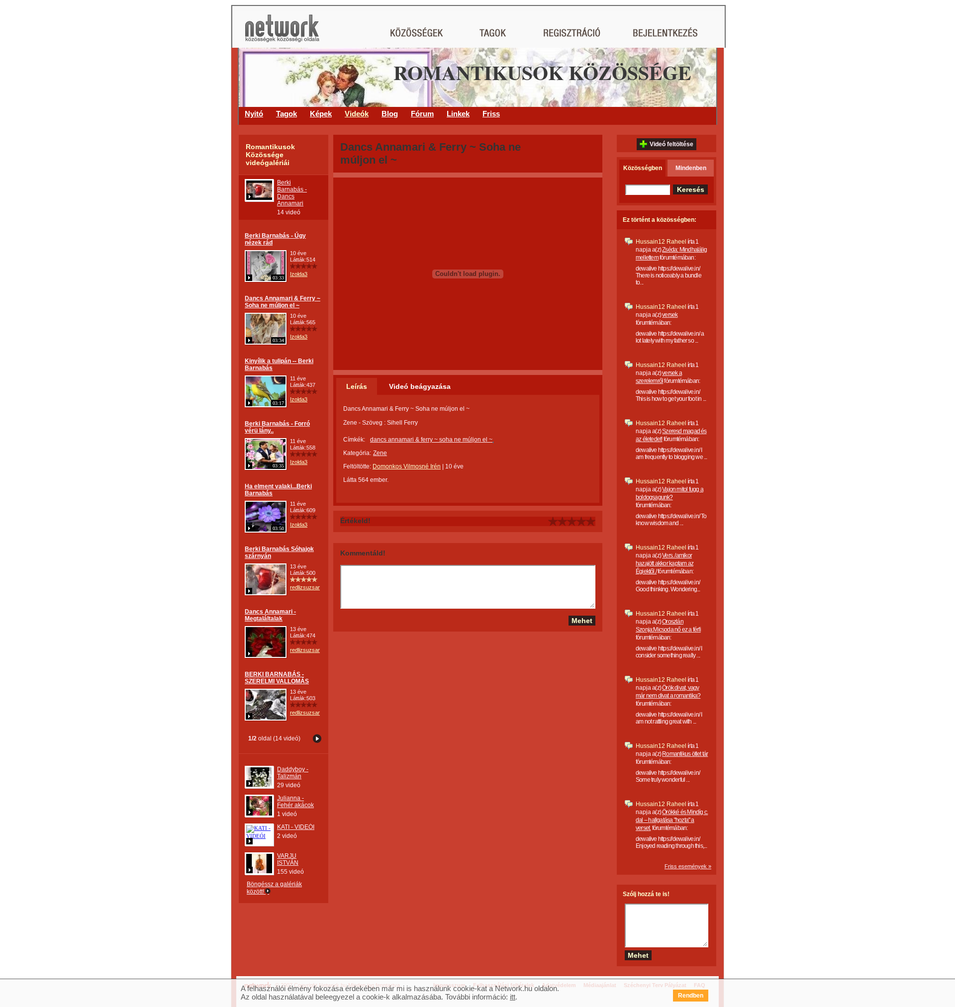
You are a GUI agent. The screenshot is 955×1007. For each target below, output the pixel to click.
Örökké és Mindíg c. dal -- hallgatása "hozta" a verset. (672, 820)
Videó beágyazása (420, 386)
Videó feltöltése (671, 144)
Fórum (422, 113)
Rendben (690, 995)
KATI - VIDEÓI (295, 827)
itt (512, 997)
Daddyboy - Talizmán (292, 773)
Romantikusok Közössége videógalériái (270, 155)
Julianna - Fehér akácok (295, 802)
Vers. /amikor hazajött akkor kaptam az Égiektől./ (664, 563)
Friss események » (688, 866)
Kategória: (357, 453)
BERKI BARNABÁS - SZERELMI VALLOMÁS (277, 678)
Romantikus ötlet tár (685, 753)
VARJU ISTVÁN (287, 859)
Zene (380, 453)
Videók (357, 113)
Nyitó (254, 113)
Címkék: (354, 439)
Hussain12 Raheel (661, 241)
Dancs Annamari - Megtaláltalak (270, 615)
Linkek (458, 113)
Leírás (356, 386)
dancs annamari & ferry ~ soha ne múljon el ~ (431, 439)
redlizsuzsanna (308, 587)
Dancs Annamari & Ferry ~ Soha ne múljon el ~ (282, 302)
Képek (321, 113)
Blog (390, 113)
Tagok (286, 113)
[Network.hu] (282, 33)
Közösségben (642, 168)
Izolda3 (298, 274)
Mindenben (690, 168)
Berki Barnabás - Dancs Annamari (292, 193)
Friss (491, 113)
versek (669, 314)
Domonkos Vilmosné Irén (407, 466)
